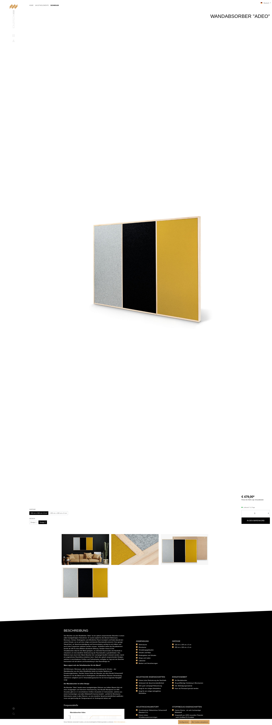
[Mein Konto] (13, 41)
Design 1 (33, 522)
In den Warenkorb (255, 521)
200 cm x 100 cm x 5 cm (58, 513)
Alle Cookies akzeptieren (200, 722)
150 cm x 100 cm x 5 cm (39, 513)
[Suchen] (13, 713)
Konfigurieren (183, 722)
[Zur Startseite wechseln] (13, 16)
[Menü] (13, 35)
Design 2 (43, 522)
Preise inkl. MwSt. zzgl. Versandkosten (253, 500)
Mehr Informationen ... (120, 722)
